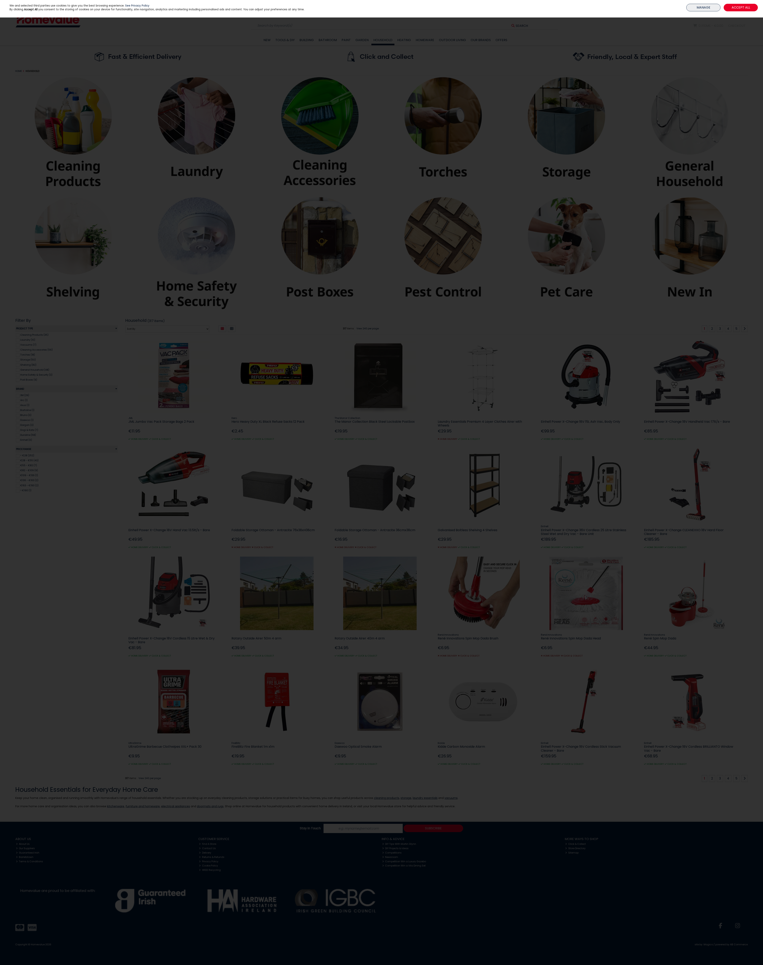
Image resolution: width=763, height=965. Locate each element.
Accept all (741, 7)
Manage (703, 7)
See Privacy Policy (137, 6)
